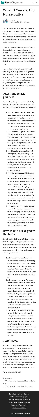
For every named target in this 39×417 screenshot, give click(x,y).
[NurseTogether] (12, 2)
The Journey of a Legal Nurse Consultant (18, 386)
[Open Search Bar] (33, 2)
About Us (27, 414)
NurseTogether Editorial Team (19, 22)
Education (8, 378)
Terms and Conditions (19, 408)
